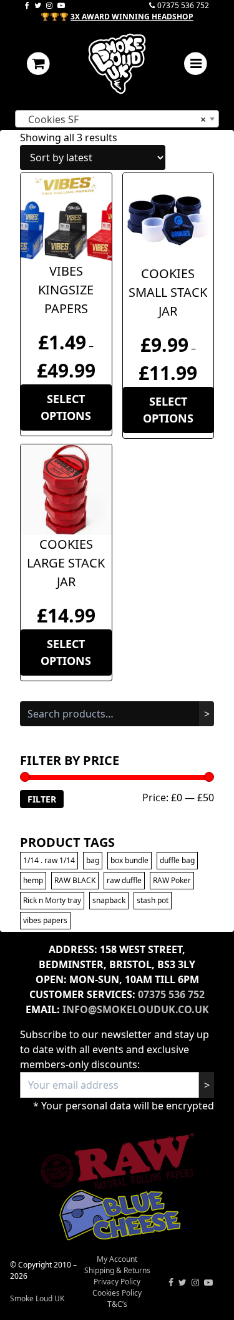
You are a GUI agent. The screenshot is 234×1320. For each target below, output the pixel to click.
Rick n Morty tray (52, 900)
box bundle (129, 860)
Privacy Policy (117, 1281)
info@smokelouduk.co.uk (135, 1009)
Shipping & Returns (117, 1270)
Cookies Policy (117, 1293)
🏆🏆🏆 (117, 16)
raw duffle (124, 880)
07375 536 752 (183, 5)
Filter (41, 799)
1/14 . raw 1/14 (49, 860)
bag (92, 860)
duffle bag (177, 860)
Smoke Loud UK (37, 1298)
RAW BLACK (74, 880)
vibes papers (45, 920)
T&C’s (117, 1304)
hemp (33, 880)
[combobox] (117, 119)
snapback (108, 900)
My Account (117, 1259)
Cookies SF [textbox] (113, 119)
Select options (66, 407)
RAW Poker (172, 880)
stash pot (152, 900)
